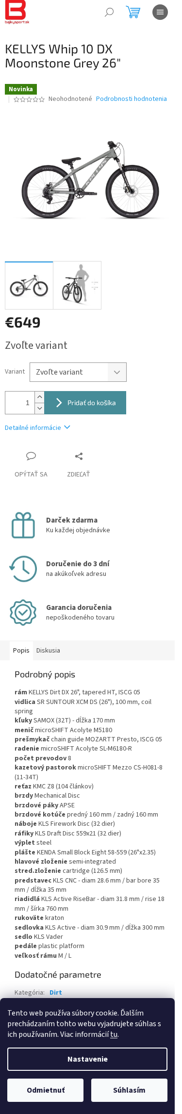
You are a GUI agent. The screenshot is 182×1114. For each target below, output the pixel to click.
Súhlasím (129, 1090)
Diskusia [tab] (48, 650)
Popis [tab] (21, 650)
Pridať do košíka (91, 402)
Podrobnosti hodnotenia (131, 99)
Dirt (56, 993)
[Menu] (160, 12)
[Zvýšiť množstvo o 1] (39, 397)
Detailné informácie (33, 428)
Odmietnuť (46, 1090)
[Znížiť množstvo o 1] (39, 408)
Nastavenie (87, 1059)
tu (113, 1034)
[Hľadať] (109, 12)
